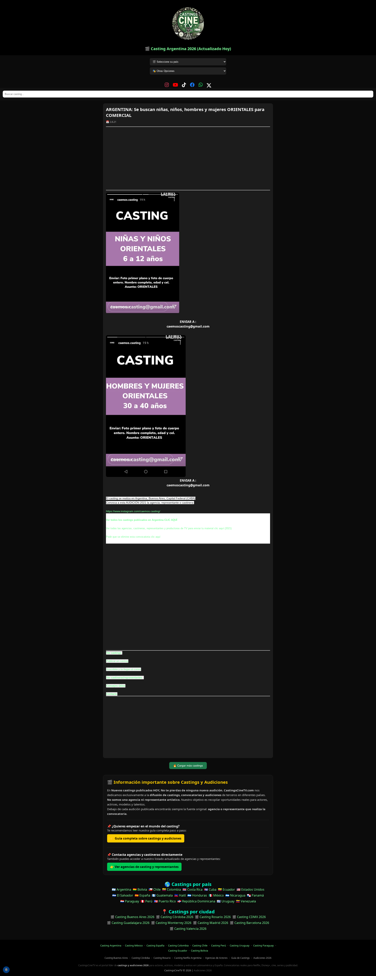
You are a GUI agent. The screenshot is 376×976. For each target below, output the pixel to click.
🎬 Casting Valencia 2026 (188, 928)
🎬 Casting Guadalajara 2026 (128, 923)
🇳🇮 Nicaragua (235, 895)
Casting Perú (218, 945)
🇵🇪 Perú (146, 901)
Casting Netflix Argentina (188, 958)
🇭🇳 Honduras (197, 895)
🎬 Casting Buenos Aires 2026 (132, 917)
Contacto (111, 693)
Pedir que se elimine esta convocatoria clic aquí (133, 536)
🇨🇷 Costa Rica (192, 889)
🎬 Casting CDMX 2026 (249, 917)
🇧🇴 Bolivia (140, 889)
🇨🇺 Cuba (210, 889)
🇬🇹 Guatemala (162, 895)
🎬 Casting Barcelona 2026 (249, 923)
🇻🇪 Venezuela (246, 901)
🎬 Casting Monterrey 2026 (171, 923)
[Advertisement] (188, 158)
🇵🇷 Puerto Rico (165, 901)
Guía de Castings (240, 958)
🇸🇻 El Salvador (122, 895)
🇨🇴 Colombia (171, 889)
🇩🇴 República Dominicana (196, 901)
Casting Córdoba (141, 958)
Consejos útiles (115, 685)
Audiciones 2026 (262, 958)
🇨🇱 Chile (155, 889)
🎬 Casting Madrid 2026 (210, 923)
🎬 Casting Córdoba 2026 (174, 917)
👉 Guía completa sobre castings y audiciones (145, 838)
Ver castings (113, 652)
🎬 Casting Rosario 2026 (213, 917)
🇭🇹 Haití (180, 895)
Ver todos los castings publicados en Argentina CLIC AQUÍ (141, 519)
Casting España (155, 945)
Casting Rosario (162, 958)
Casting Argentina (110, 945)
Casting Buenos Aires (116, 958)
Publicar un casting (117, 661)
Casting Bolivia (199, 950)
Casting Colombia (178, 945)
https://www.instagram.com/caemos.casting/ (133, 511)
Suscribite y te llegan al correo (123, 669)
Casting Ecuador (177, 950)
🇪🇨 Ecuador (226, 889)
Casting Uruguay (239, 945)
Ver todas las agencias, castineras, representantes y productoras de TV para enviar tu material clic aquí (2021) (169, 528)
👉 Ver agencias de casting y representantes (144, 867)
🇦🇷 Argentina (121, 889)
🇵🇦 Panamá (255, 895)
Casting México (134, 945)
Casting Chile (199, 945)
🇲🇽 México (216, 895)
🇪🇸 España (142, 895)
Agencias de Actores (216, 958)
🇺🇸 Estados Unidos (250, 889)
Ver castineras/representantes (124, 677)
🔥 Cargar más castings (188, 765)
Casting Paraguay (263, 945)
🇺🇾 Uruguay (225, 901)
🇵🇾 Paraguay (129, 901)
